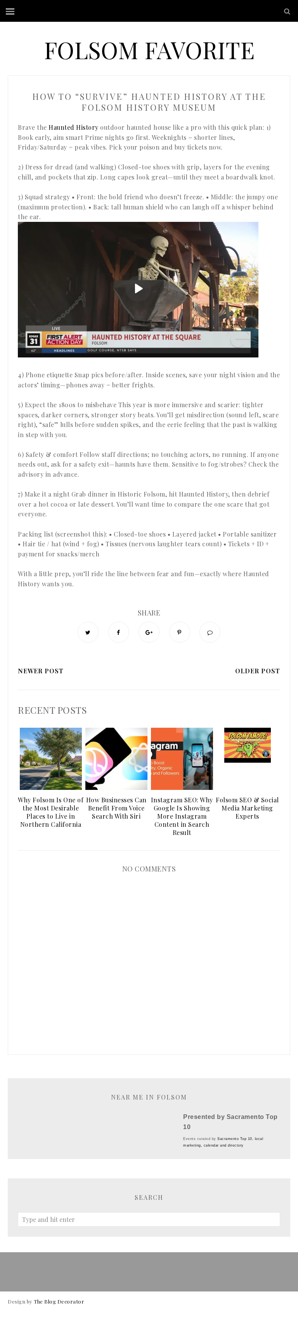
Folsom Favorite (149, 49)
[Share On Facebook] (118, 632)
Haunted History (74, 127)
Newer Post (41, 671)
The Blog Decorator (59, 1301)
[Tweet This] (88, 632)
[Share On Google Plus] (149, 632)
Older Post (257, 671)
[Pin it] (179, 632)
